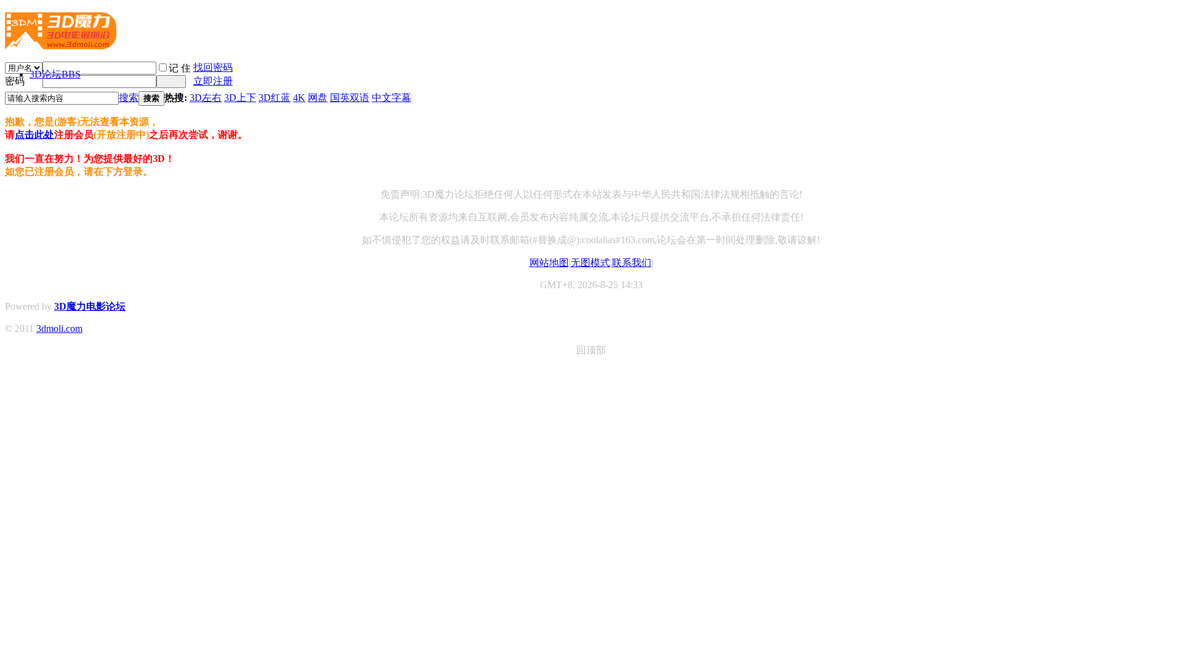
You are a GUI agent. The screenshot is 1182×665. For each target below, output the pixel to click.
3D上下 (240, 97)
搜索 (129, 97)
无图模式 (590, 262)
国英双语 (349, 97)
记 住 (180, 68)
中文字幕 (391, 97)
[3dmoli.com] (60, 44)
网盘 (318, 97)
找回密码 (213, 67)
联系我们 (631, 262)
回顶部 (591, 350)
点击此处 (34, 134)
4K (299, 97)
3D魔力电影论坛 (90, 306)
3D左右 (206, 97)
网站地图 (549, 262)
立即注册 (213, 81)
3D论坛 (55, 74)
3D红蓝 (275, 97)
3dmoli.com (59, 328)
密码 (15, 81)
